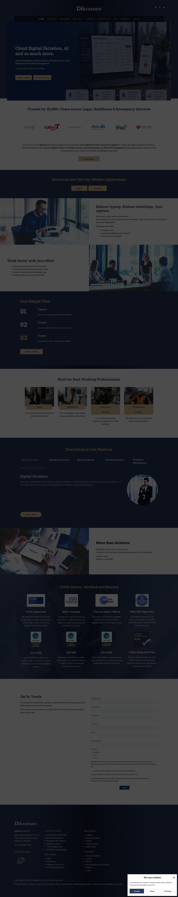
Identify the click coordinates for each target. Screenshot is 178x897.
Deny (152, 891)
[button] (174, 877)
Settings (167, 891)
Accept (137, 891)
